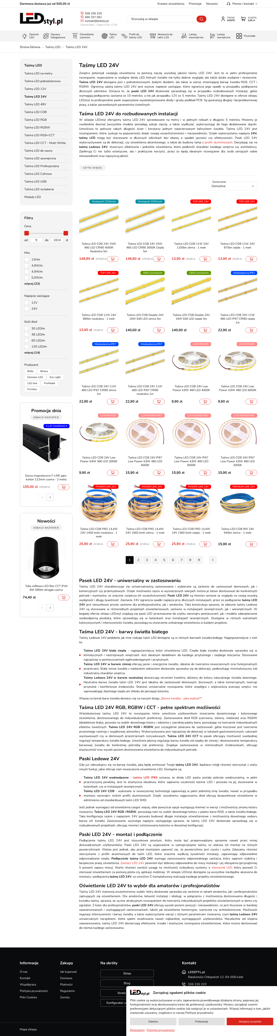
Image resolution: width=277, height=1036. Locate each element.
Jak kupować (68, 972)
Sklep (127, 973)
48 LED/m (38, 334)
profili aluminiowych (218, 142)
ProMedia (49, 383)
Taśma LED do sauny (38, 151)
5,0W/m (37, 278)
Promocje (195, 4)
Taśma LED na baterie (39, 189)
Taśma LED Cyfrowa (38, 174)
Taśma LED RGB (35, 120)
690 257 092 (93, 17)
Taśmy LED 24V (76, 47)
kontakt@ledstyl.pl (97, 21)
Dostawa (66, 978)
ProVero (32, 389)
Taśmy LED (52, 47)
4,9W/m (37, 272)
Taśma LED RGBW (37, 127)
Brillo (30, 371)
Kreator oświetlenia (171, 4)
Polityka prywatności (34, 991)
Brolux (44, 371)
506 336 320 (93, 13)
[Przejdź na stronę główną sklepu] (41, 19)
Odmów (153, 1021)
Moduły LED (32, 197)
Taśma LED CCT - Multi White (45, 143)
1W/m (35, 259)
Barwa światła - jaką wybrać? (180, 698)
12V (34, 303)
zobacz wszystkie (46, 417)
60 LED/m (38, 340)
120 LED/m (39, 347)
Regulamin (67, 991)
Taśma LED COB (35, 112)
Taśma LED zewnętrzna (40, 158)
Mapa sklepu (28, 1029)
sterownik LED (222, 868)
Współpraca (28, 985)
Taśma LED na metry (38, 73)
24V (34, 309)
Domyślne (219, 186)
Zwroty (65, 997)
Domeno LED (35, 377)
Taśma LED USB (35, 182)
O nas (24, 972)
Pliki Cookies (28, 997)
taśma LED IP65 (145, 777)
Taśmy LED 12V (35, 89)
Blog (127, 983)
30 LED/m (38, 328)
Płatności (66, 985)
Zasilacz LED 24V (132, 863)
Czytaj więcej (92, 167)
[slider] (26, 233)
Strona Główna (30, 47)
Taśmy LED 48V (35, 104)
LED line (32, 383)
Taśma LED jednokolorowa (42, 81)
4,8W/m (37, 266)
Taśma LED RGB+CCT (39, 135)
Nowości (212, 4)
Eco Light (55, 377)
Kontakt (25, 978)
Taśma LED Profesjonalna (41, 166)
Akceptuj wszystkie (250, 1021)
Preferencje (201, 1021)
